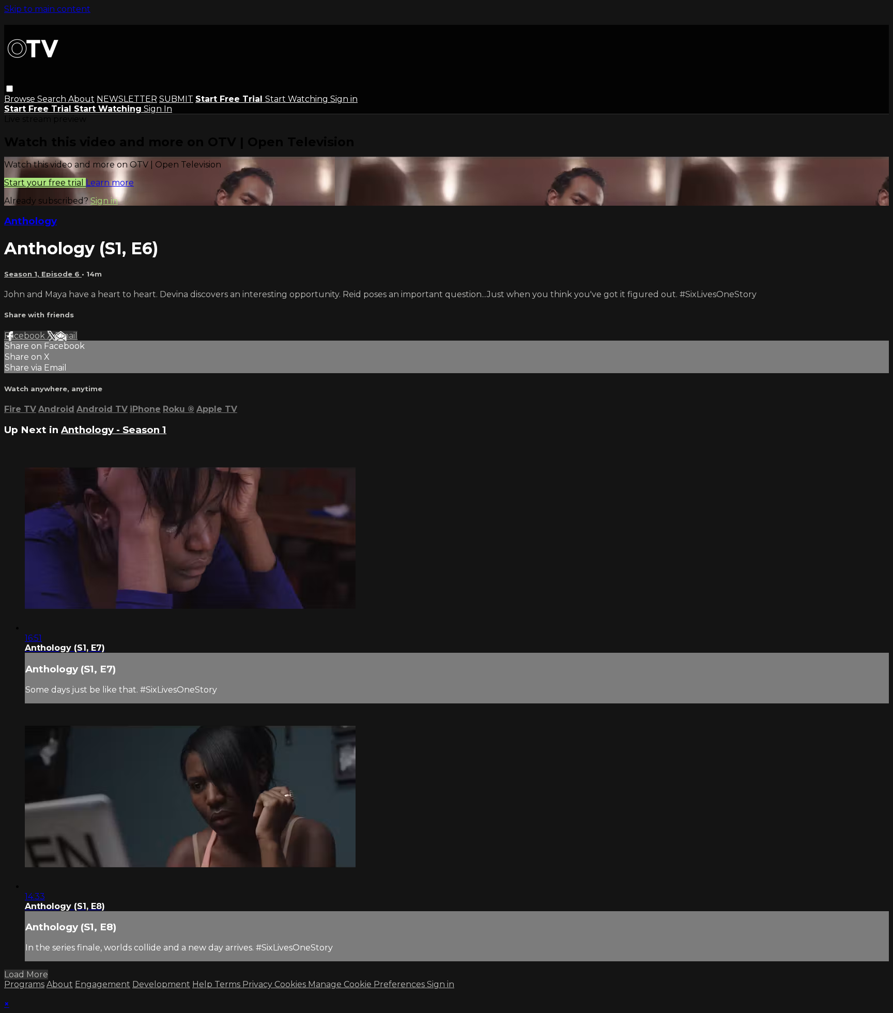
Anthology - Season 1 (113, 430)
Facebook (25, 336)
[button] (9, 88)
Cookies (291, 984)
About (81, 99)
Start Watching (297, 99)
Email (66, 336)
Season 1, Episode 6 (43, 274)
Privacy (258, 984)
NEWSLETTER (127, 99)
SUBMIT (176, 99)
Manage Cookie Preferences (367, 984)
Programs (24, 984)
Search (52, 99)
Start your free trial (45, 183)
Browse (20, 99)
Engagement (102, 984)
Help (203, 984)
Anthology (30, 221)
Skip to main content (47, 9)
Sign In (158, 109)
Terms (228, 984)
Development (161, 984)
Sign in (344, 99)
